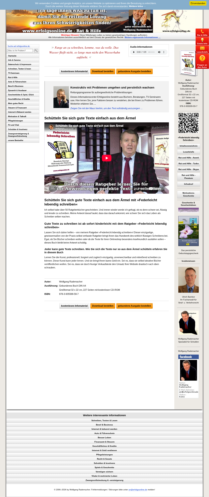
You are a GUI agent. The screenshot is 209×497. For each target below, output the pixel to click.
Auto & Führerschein (17, 82)
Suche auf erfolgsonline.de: (19, 46)
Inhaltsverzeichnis (188, 146)
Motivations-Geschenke (189, 194)
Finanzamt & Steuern (104, 442)
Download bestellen (102, 71)
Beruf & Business (15, 86)
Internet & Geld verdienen (104, 450)
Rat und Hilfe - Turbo (189, 163)
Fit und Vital (13, 125)
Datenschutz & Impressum (19, 64)
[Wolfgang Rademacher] (188, 398)
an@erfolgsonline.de (138, 490)
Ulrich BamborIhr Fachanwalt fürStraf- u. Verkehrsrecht (188, 300)
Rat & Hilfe (12, 77)
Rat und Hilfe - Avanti (188, 158)
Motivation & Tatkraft (17, 116)
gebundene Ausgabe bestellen (134, 71)
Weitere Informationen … (143, 37)
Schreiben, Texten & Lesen (104, 420)
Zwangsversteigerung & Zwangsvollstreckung (18, 135)
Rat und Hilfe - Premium (189, 176)
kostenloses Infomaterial (74, 71)
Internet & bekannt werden (104, 429)
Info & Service (14, 60)
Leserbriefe (188, 152)
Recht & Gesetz (104, 459)
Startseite (12, 56)
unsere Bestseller (15, 140)
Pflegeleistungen (15, 121)
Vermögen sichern (104, 472)
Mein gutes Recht (15, 103)
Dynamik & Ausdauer (17, 90)
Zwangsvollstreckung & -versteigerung (104, 480)
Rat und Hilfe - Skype (188, 169)
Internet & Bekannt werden (19, 112)
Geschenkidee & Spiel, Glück (21, 95)
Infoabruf (188, 184)
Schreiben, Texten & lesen (19, 69)
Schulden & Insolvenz (17, 129)
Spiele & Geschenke (104, 467)
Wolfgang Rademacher (188, 351)
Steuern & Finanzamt (17, 108)
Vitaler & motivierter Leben (104, 476)
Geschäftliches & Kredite (19, 99)
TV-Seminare (13, 73)
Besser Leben (104, 437)
